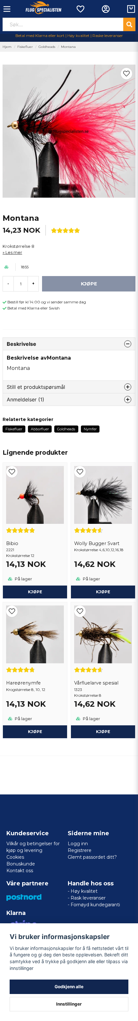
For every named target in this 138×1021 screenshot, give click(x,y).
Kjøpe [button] (103, 591)
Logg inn (78, 843)
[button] (126, 73)
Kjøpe (35, 591)
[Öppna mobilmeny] (7, 9)
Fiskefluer (25, 47)
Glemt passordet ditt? (92, 857)
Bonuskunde (20, 864)
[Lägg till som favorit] (80, 9)
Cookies (15, 857)
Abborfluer (40, 429)
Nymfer (90, 429)
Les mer (13, 252)
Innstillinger (69, 1004)
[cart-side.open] (131, 9)
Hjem (7, 47)
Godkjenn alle (69, 986)
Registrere (79, 850)
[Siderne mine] (106, 9)
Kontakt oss (19, 870)
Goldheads (47, 47)
